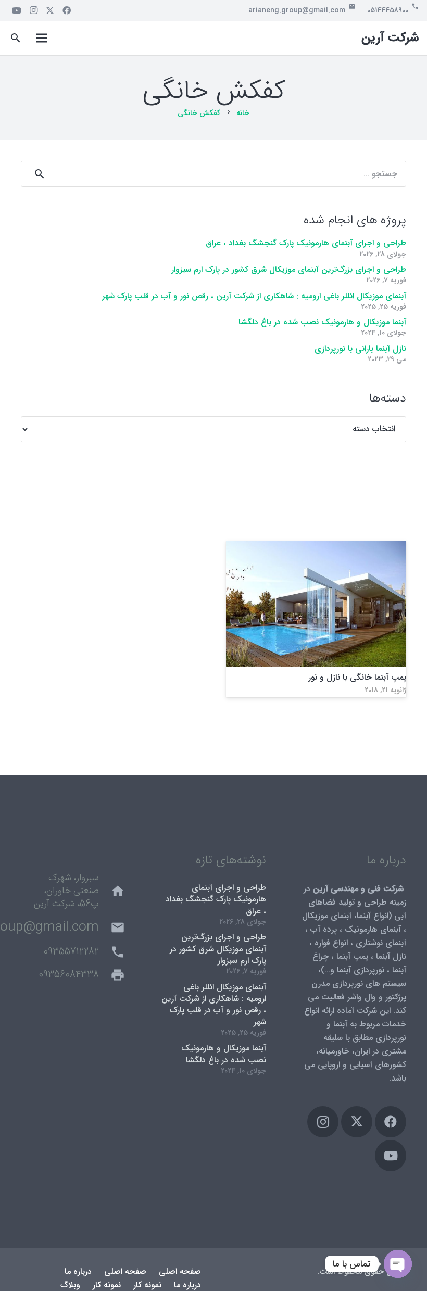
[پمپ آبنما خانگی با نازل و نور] (316, 547)
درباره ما (78, 1271)
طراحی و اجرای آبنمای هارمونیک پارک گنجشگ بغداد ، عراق (306, 242)
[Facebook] (66, 10)
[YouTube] (16, 10)
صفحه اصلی (180, 1271)
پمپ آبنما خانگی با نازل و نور (357, 677)
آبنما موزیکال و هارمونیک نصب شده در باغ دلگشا (322, 322)
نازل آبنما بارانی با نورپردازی (360, 348)
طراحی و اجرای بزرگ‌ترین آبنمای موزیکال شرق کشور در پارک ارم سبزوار (288, 269)
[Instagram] (33, 10)
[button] (16, 38)
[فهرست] (42, 38)
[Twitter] (50, 10)
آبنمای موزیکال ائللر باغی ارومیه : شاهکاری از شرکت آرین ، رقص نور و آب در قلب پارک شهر (254, 296)
